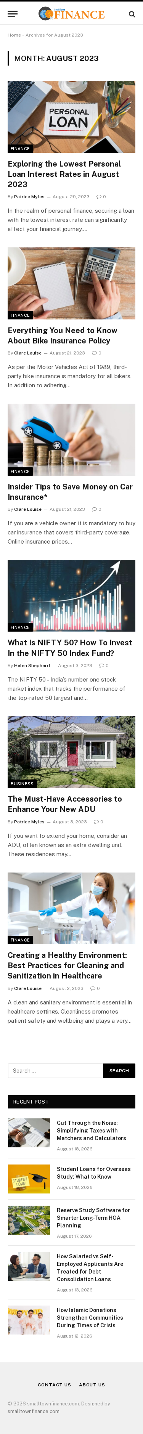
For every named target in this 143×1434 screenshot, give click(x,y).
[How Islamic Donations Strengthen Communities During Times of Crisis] (29, 1320)
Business (22, 783)
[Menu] (13, 13)
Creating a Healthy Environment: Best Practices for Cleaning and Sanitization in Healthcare (67, 965)
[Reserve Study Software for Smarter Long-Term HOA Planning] (29, 1220)
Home (14, 35)
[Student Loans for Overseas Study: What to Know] (29, 1179)
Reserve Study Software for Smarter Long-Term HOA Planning (93, 1218)
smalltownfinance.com (33, 1411)
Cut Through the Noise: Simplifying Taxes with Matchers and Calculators (91, 1130)
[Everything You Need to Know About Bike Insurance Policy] (71, 283)
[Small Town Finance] (71, 14)
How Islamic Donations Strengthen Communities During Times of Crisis (90, 1317)
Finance (20, 148)
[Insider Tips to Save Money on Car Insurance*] (71, 439)
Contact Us (54, 1384)
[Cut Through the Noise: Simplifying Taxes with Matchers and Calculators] (29, 1132)
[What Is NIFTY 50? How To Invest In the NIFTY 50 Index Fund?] (71, 596)
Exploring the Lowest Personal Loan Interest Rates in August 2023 (64, 174)
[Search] (131, 13)
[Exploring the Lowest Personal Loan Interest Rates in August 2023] (71, 116)
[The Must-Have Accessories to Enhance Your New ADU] (71, 752)
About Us (92, 1384)
